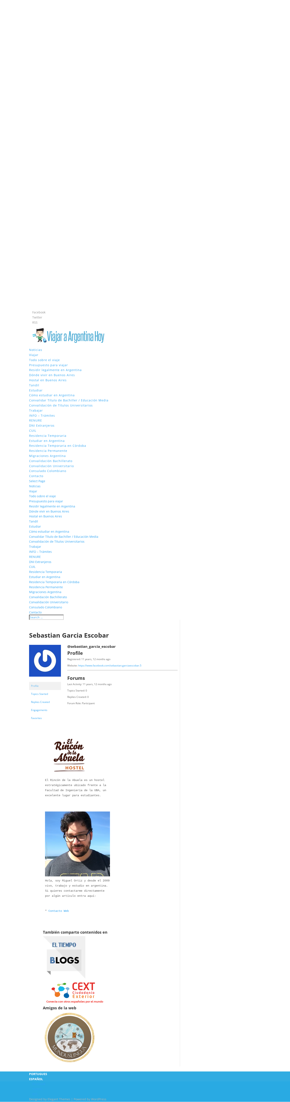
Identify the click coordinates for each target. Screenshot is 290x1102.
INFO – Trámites (42, 415)
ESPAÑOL (36, 1079)
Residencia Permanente (48, 451)
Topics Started (39, 694)
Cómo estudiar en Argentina (52, 395)
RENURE (35, 420)
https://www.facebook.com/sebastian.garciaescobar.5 (109, 665)
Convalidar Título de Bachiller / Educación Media (68, 400)
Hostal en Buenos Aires (48, 380)
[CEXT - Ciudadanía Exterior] (75, 1003)
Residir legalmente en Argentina (55, 370)
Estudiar (36, 390)
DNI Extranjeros (42, 425)
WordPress (98, 1099)
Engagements (39, 710)
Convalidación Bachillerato (50, 461)
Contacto (36, 476)
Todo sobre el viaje (44, 360)
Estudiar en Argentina (47, 441)
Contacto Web (58, 911)
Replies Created (40, 702)
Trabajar (36, 410)
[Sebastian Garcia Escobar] (45, 680)
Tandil (34, 385)
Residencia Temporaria (47, 436)
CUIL (32, 431)
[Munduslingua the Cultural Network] (69, 1064)
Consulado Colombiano (47, 471)
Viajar (33, 355)
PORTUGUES (38, 1074)
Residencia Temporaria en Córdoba (57, 446)
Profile (35, 686)
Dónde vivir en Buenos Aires (52, 375)
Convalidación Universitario (51, 466)
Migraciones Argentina (47, 456)
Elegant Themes (59, 1099)
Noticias (35, 350)
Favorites (36, 718)
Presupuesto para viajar (48, 365)
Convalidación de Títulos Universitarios (61, 405)
